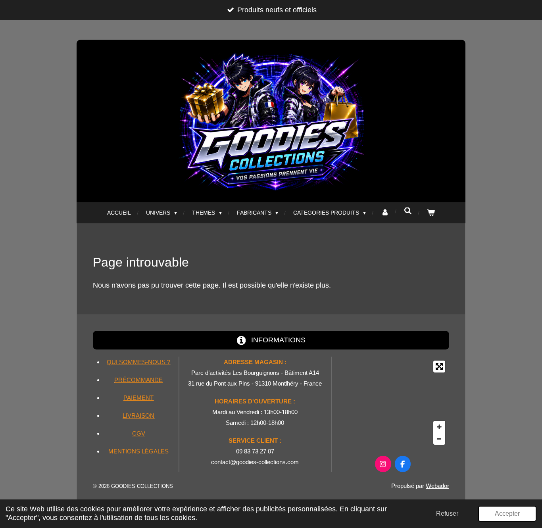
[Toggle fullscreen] (439, 366)
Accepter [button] (507, 513)
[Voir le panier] (431, 212)
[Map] (392, 403)
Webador (437, 485)
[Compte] (385, 212)
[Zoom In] (439, 427)
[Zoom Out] (439, 439)
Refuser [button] (447, 513)
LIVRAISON (138, 415)
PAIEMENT (138, 397)
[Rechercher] (408, 211)
